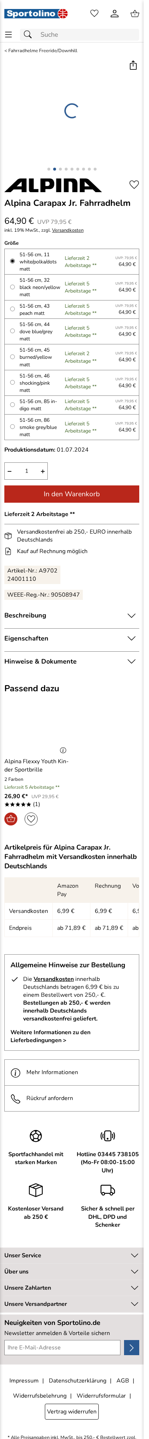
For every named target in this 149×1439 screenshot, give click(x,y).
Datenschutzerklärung (77, 1381)
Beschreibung (25, 615)
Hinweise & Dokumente (40, 661)
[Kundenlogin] (114, 13)
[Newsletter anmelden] (131, 1347)
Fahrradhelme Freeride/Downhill (42, 51)
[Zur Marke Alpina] (53, 185)
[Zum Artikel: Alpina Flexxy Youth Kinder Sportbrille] (37, 727)
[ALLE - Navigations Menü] (8, 35)
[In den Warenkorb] (10, 819)
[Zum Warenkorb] (135, 13)
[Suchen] (29, 35)
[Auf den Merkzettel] (134, 184)
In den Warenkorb (72, 494)
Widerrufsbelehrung (40, 1396)
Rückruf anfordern (49, 1098)
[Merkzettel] (94, 13)
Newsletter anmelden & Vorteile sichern (57, 1333)
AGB (122, 1381)
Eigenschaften (26, 638)
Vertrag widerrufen (72, 1412)
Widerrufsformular (101, 1396)
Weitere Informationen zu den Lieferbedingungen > (50, 1036)
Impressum (24, 1381)
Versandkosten (68, 230)
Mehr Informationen (52, 1072)
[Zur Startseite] (36, 13)
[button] (133, 66)
